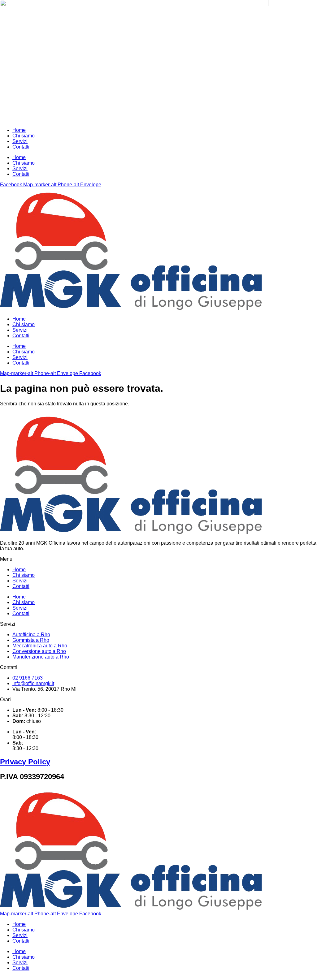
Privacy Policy (25, 762)
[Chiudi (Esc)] (296, 7)
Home (19, 130)
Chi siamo (23, 135)
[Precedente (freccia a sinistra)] (11, 488)
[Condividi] (283, 7)
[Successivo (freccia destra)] (306, 488)
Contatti (20, 146)
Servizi (20, 141)
